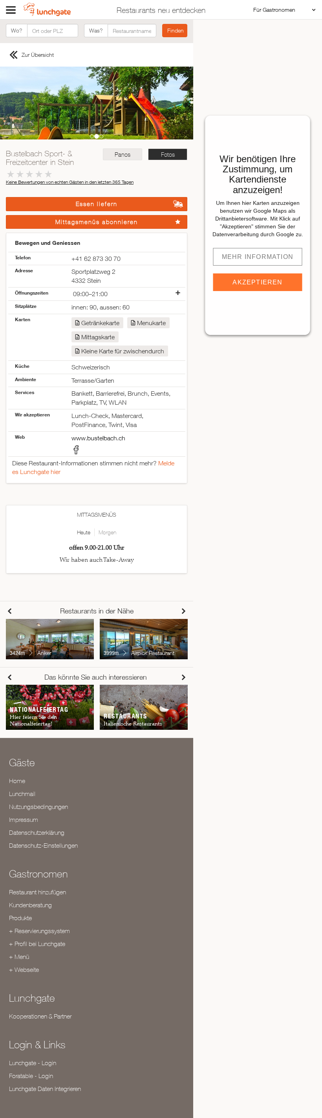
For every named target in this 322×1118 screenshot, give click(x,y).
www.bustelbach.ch (98, 437)
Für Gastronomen (274, 9)
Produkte (20, 917)
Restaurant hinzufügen (37, 891)
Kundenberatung (30, 904)
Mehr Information (257, 256)
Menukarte (151, 322)
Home (17, 780)
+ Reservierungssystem (39, 930)
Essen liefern (96, 204)
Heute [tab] (83, 532)
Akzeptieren (257, 282)
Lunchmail (22, 793)
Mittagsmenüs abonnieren (96, 222)
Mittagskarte (98, 336)
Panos (122, 154)
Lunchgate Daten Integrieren (45, 1088)
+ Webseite (24, 969)
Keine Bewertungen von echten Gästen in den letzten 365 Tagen (70, 182)
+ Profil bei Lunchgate (37, 943)
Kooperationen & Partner (40, 1016)
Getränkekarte (100, 322)
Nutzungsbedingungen (38, 806)
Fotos (168, 154)
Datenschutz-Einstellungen (43, 845)
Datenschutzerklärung (36, 832)
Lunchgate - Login (32, 1062)
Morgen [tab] (107, 532)
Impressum (23, 819)
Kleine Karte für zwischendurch (122, 351)
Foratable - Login (31, 1075)
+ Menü (19, 956)
